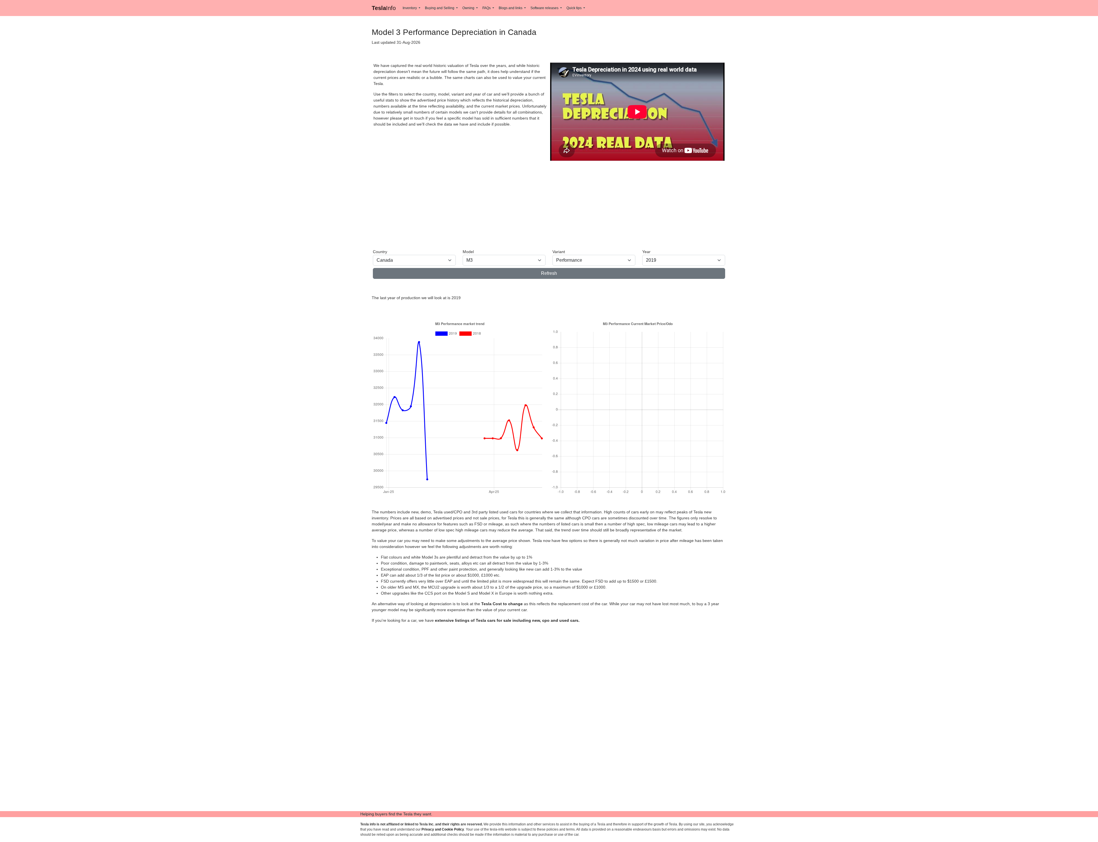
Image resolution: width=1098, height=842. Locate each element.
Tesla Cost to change (502, 603)
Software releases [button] (544, 8)
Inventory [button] (410, 8)
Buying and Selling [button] (440, 8)
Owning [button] (468, 8)
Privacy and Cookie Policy (442, 829)
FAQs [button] (487, 8)
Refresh (549, 273)
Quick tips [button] (574, 8)
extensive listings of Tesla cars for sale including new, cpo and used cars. (507, 620)
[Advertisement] (544, 204)
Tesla (384, 8)
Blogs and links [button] (511, 8)
